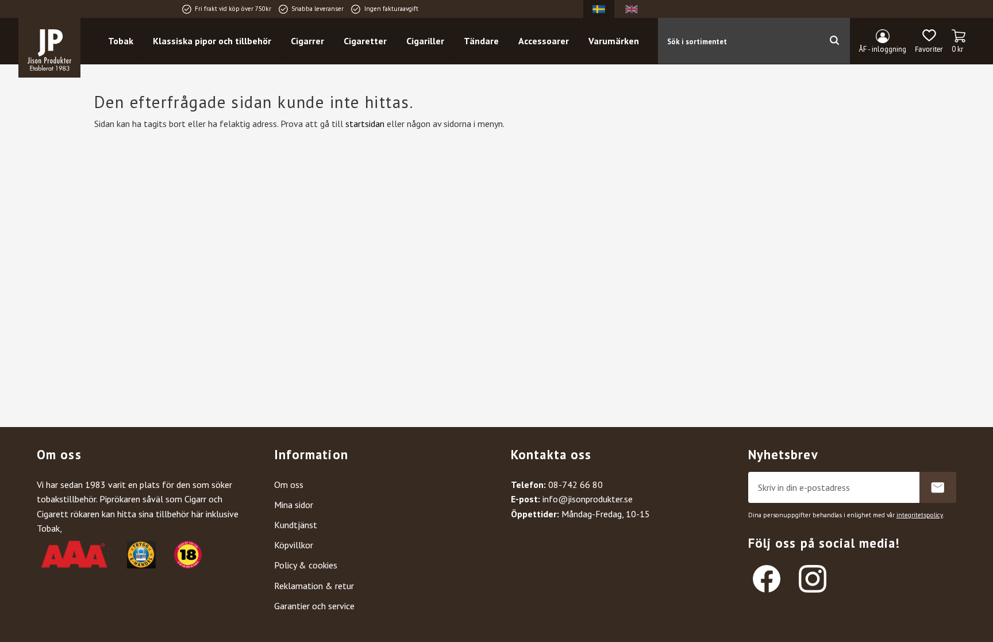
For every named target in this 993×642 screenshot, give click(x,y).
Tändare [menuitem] (481, 41)
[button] (929, 41)
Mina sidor (293, 504)
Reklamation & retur (314, 585)
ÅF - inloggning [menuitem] (882, 49)
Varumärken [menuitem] (613, 41)
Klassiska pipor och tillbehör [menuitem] (212, 41)
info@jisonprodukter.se (587, 499)
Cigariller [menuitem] (425, 41)
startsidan (364, 123)
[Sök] (834, 41)
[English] (631, 9)
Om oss (288, 484)
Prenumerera (937, 487)
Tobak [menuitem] (120, 41)
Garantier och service (314, 606)
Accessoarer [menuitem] (543, 41)
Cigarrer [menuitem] (307, 41)
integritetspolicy (919, 515)
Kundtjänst (295, 524)
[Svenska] (598, 9)
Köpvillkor (293, 545)
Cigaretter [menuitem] (365, 41)
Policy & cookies (305, 565)
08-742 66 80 (575, 484)
